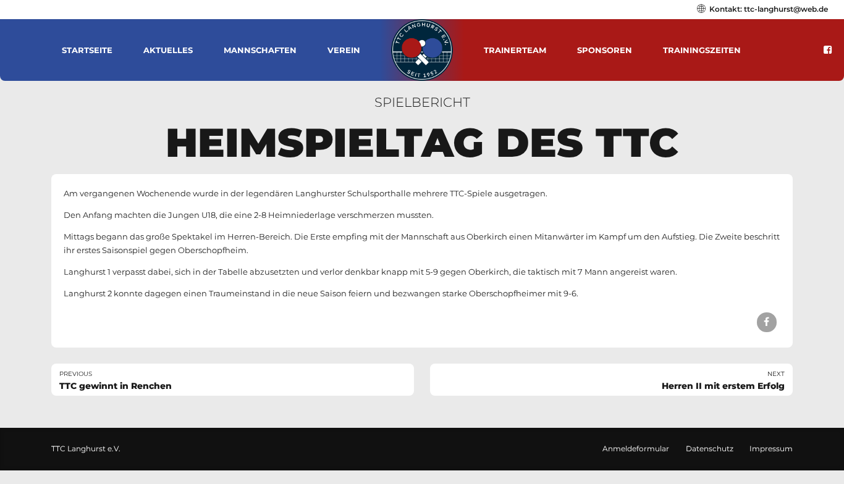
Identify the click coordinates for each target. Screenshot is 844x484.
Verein (343, 50)
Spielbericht (422, 102)
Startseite (87, 50)
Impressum (771, 448)
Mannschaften (260, 50)
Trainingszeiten (702, 50)
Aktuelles (168, 50)
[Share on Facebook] (766, 322)
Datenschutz (709, 448)
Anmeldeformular (635, 448)
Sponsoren (604, 50)
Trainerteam (515, 50)
